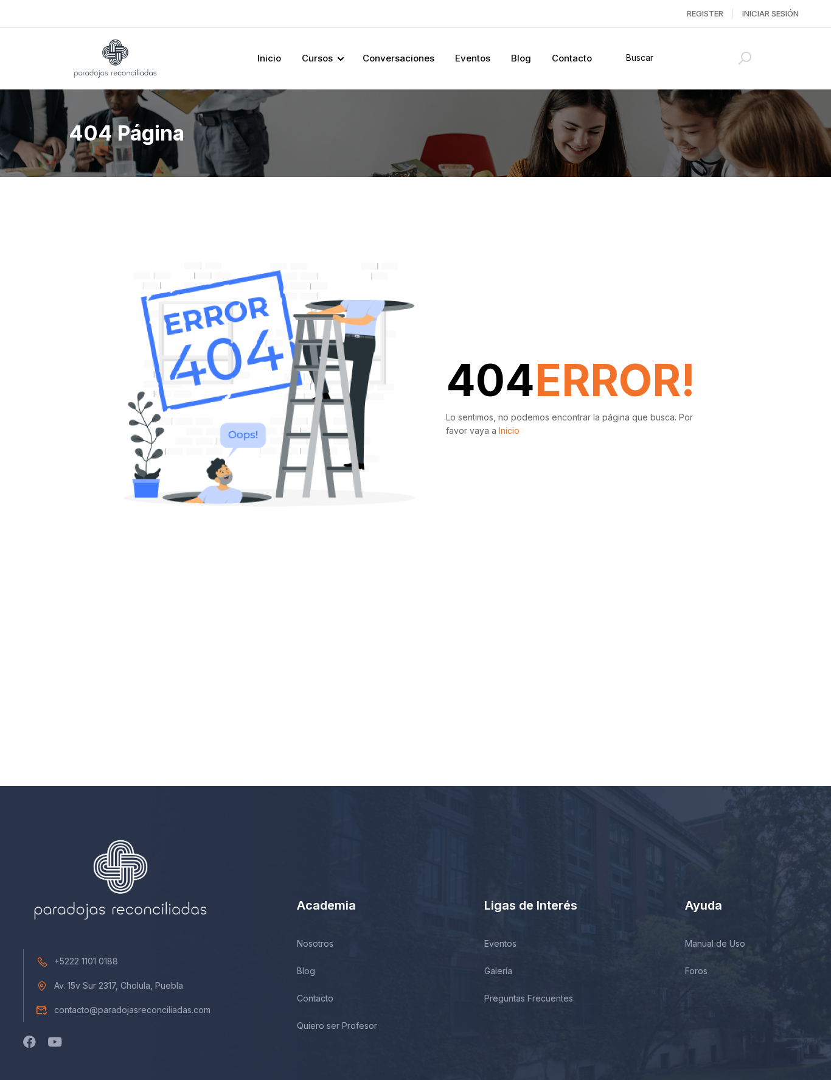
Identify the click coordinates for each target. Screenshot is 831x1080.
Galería (498, 971)
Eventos (472, 58)
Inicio (269, 58)
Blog (521, 58)
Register (705, 13)
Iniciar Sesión (770, 13)
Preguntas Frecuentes (528, 998)
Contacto (572, 58)
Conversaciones (398, 58)
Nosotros (315, 943)
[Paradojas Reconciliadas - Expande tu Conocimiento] (115, 58)
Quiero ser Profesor (337, 1025)
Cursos (317, 58)
